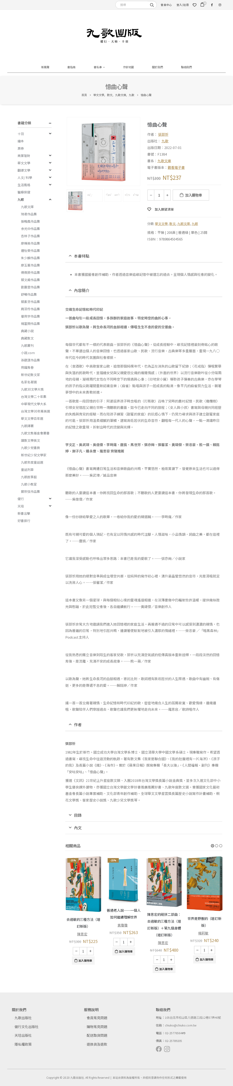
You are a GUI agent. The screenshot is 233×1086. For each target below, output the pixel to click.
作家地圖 (128, 67)
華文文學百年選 (32, 418)
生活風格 (24, 185)
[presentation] (67, 151)
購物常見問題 (97, 1026)
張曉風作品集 (30, 221)
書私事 (98, 67)
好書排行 (24, 520)
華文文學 (161, 223)
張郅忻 (163, 134)
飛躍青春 (27, 367)
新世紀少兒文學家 (33, 455)
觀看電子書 (176, 167)
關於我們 (157, 67)
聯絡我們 (186, 67)
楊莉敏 (163, 933)
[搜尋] (152, 4)
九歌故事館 (29, 477)
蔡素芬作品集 (30, 301)
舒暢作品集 (29, 294)
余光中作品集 (30, 228)
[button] (212, 845)
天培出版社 (23, 1035)
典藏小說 (27, 331)
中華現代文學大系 (33, 404)
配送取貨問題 (97, 1035)
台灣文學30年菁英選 (35, 411)
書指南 (71, 67)
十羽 (21, 133)
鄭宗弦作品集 (30, 491)
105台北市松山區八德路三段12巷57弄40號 (193, 1017)
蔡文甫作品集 (30, 279)
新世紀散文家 (30, 374)
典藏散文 (27, 338)
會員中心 (166, 5)
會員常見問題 (97, 1017)
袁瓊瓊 (82, 925)
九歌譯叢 (27, 425)
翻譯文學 (24, 170)
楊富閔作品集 (30, 323)
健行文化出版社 (26, 1026)
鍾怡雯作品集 (30, 250)
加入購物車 (193, 195)
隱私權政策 (23, 1044)
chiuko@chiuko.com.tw (180, 1025)
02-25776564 (173, 1033)
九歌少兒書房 (30, 447)
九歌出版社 (23, 1017)
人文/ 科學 (25, 177)
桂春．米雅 (203, 925)
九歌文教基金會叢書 (35, 433)
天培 (21, 506)
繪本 (21, 141)
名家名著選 (29, 382)
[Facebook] (211, 4)
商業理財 (24, 155)
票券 (21, 148)
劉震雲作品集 (30, 287)
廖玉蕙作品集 (30, 265)
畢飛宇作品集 (30, 316)
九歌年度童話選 (32, 462)
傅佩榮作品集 (30, 272)
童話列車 (27, 469)
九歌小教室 (29, 484)
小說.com (28, 352)
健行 (21, 498)
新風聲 (45, 67)
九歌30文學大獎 (32, 389)
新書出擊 (24, 513)
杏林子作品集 (30, 236)
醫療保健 (24, 192)
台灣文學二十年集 (33, 396)
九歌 (165, 140)
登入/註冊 (183, 5)
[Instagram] (219, 4)
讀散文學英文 (30, 440)
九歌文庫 (164, 160)
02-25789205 (173, 1041)
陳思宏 (122, 942)
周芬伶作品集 (30, 309)
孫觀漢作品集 (30, 360)
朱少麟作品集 (30, 258)
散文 (172, 223)
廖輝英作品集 (30, 243)
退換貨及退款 (97, 1044)
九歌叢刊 (27, 345)
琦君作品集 (29, 214)
